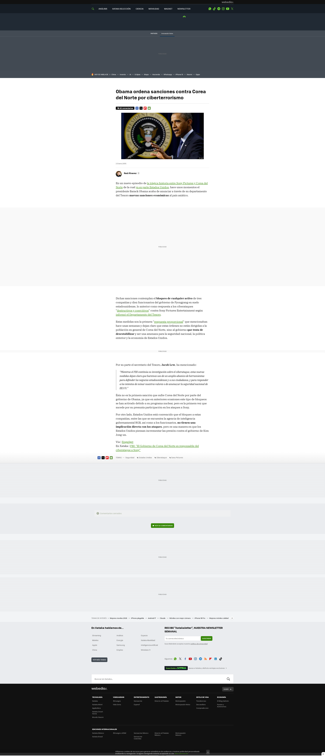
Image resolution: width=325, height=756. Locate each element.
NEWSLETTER (183, 8)
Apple (94, 645)
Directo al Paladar (162, 701)
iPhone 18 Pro (200, 618)
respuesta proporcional (168, 321)
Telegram (218, 8)
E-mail (149, 108)
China (113, 74)
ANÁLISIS (103, 8)
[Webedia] (228, 2)
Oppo (198, 74)
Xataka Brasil (97, 736)
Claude (163, 618)
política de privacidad (199, 643)
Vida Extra (117, 704)
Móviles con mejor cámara (180, 618)
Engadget (127, 442)
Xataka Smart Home (97, 712)
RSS (206, 658)
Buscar (228, 679)
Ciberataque (161, 457)
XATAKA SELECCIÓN (121, 8)
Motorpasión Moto (182, 704)
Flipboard (145, 108)
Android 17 (152, 618)
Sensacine (138, 701)
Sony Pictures (177, 457)
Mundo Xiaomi (97, 717)
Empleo (120, 650)
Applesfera (96, 708)
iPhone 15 (179, 74)
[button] (131, 173)
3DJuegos (117, 701)
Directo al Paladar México (162, 734)
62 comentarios (126, 108)
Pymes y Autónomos (221, 705)
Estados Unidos (145, 457)
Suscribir (206, 638)
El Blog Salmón (223, 701)
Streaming (96, 635)
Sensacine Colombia (138, 737)
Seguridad (129, 457)
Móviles (95, 640)
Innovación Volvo (167, 33)
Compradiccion (202, 708)
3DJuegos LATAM (119, 733)
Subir (226, 689)
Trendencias (201, 701)
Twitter (232, 8)
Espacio (144, 635)
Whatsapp (168, 74)
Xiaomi (189, 74)
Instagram (223, 8)
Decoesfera (201, 704)
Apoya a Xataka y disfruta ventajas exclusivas (207, 668)
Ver (164, 525)
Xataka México (98, 733)
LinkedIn (216, 658)
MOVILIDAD (154, 8)
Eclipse (137, 74)
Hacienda (156, 74)
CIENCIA (139, 8)
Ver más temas (99, 659)
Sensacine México (141, 733)
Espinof (137, 704)
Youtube (227, 8)
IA (130, 74)
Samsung (121, 645)
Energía (120, 640)
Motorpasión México (180, 734)
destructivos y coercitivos (133, 310)
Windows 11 (145, 650)
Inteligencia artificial (149, 645)
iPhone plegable (137, 618)
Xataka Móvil (97, 704)
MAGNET (168, 8)
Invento (123, 74)
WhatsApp (209, 8)
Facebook (137, 108)
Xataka (95, 701)
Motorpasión (180, 701)
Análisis (120, 635)
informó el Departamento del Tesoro (138, 314)
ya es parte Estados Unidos (152, 187)
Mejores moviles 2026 (118, 618)
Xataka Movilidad (148, 640)
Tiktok (214, 8)
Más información (181, 753)
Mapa (146, 74)
